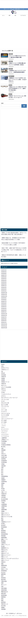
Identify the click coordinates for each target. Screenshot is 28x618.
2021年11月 (4, 325)
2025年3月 (3, 282)
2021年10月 (4, 327)
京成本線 (3, 458)
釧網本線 (3, 597)
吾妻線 (2, 483)
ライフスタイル (23, 15)
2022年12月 (4, 313)
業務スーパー (4, 539)
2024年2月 (3, 290)
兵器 (2, 467)
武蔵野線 (3, 542)
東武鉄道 (3, 530)
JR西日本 (3, 383)
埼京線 (2, 488)
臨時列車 (3, 574)
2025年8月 (3, 273)
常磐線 (2, 511)
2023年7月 (3, 301)
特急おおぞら (4, 549)
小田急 (2, 502)
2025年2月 (3, 284)
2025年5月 (3, 278)
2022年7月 (3, 317)
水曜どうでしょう (5, 544)
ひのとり (3, 395)
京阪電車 (3, 465)
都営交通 (3, 593)
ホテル (2, 427)
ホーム (3, 15)
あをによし (4, 385)
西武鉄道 (3, 577)
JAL (2, 371)
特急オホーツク (5, 553)
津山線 (2, 546)
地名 (2, 486)
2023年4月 (3, 306)
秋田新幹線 (4, 570)
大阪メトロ (4, 492)
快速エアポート (5, 513)
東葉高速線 (4, 537)
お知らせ (3, 388)
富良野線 (3, 500)
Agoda (2, 364)
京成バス (3, 453)
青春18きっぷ (4, 603)
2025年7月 (3, 275)
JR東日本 (3, 376)
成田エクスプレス (5, 514)
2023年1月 (3, 311)
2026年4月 (3, 269)
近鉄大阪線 (4, 588)
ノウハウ (3, 425)
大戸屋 (2, 490)
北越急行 (3, 479)
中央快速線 (4, 441)
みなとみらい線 (5, 402)
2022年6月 (3, 318)
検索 (2, 103)
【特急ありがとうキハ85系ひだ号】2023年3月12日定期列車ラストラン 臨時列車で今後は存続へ (17, 88)
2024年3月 (3, 289)
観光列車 (3, 579)
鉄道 (9, 15)
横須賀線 (3, 541)
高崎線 (2, 607)
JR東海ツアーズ (5, 381)
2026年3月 (3, 271)
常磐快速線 (4, 509)
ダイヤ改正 (4, 420)
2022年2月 (3, 320)
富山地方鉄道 (4, 499)
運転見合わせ (4, 591)
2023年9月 (3, 297)
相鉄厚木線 (4, 565)
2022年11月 (4, 315)
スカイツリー (4, 416)
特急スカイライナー (6, 555)
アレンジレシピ (5, 406)
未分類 (2, 523)
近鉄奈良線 (4, 590)
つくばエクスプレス (6, 394)
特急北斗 (3, 562)
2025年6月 (3, 276)
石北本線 (3, 567)
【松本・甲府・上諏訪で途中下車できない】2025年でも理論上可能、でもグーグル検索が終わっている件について (14, 249)
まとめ (2, 401)
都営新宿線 (4, 595)
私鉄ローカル (4, 569)
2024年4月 (3, 287)
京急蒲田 (3, 450)
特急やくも (4, 551)
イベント (3, 408)
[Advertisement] (14, 33)
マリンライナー (5, 434)
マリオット (4, 432)
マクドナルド (4, 430)
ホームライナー (5, 429)
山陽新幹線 (4, 506)
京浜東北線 (4, 462)
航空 (2, 576)
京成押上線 (4, 457)
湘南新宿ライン (5, 548)
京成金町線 (4, 460)
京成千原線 (4, 455)
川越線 (2, 507)
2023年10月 (4, 296)
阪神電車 (3, 602)
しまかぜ (3, 390)
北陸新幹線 (4, 481)
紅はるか (3, 572)
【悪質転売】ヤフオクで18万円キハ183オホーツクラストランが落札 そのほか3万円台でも (17, 79)
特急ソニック (4, 556)
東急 (2, 528)
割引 (2, 469)
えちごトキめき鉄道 (6, 387)
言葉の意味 (4, 581)
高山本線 (3, 605)
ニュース (3, 423)
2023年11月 (4, 294)
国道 (2, 485)
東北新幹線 (4, 527)
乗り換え (3, 446)
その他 (2, 392)
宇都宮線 (3, 495)
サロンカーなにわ (5, 413)
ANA (2, 366)
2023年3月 (3, 308)
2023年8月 (3, 299)
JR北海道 (3, 374)
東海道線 (3, 535)
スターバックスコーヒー (7, 418)
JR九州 (3, 373)
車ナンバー (4, 584)
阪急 (2, 600)
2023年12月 (4, 292)
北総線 (2, 478)
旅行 (15, 15)
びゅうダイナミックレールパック (9, 397)
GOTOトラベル (5, 367)
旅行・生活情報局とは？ (11, 613)
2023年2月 (3, 310)
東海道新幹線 (4, 534)
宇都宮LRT (4, 493)
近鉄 (2, 586)
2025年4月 (3, 280)
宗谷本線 (3, 497)
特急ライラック (5, 560)
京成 (2, 451)
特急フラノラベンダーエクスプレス (10, 558)
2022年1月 (3, 322)
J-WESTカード (5, 369)
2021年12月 (4, 324)
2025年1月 (3, 285)
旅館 (2, 520)
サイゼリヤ (4, 411)
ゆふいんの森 (4, 404)
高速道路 (3, 609)
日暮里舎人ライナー (6, 521)
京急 (2, 448)
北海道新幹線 (4, 476)
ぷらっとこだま (5, 399)
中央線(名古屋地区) (6, 444)
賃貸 (2, 582)
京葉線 (2, 464)
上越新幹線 (4, 437)
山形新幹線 (4, 504)
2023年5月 (3, 304)
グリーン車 (4, 409)
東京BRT (3, 525)
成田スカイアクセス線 (6, 516)
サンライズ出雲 (5, 415)
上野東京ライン (5, 439)
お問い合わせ (19, 613)
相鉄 (2, 563)
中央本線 (3, 443)
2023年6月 (3, 303)
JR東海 (3, 378)
